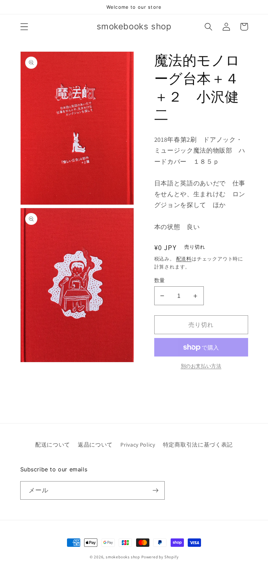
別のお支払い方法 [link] (201, 366)
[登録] (155, 490)
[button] (24, 27)
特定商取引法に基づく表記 (198, 444)
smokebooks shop (123, 556)
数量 (159, 280)
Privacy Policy (137, 444)
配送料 (184, 259)
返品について (95, 444)
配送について (52, 444)
